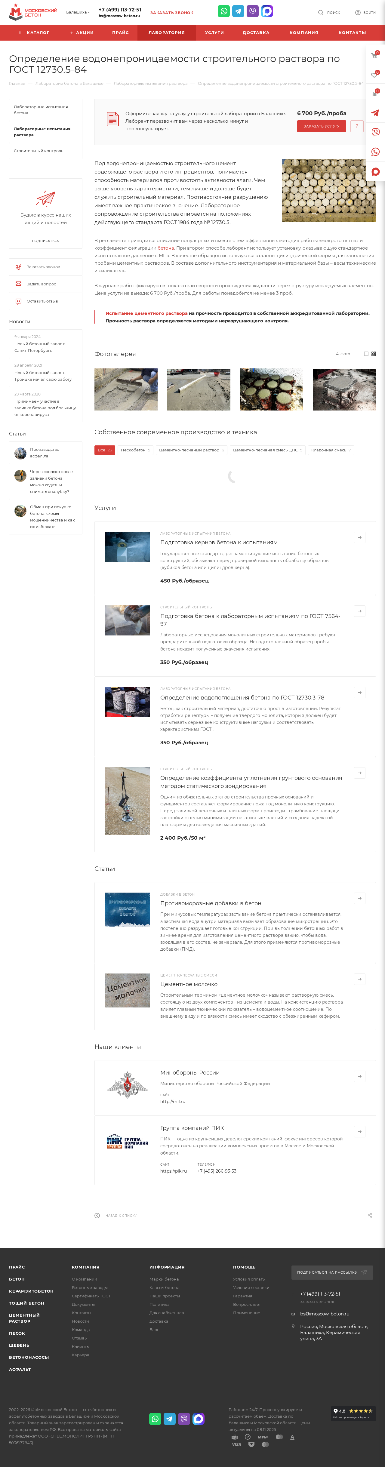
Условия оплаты (249, 1279)
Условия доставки (251, 1287)
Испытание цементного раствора (147, 313)
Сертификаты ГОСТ (91, 1295)
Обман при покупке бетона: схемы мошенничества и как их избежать (52, 516)
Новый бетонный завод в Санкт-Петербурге (40, 347)
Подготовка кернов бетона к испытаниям (219, 542)
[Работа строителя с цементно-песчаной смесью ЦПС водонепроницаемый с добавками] (126, 389)
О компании (84, 1279)
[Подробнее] (359, 537)
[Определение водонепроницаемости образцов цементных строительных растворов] (329, 190)
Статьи (17, 434)
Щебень (19, 1345)
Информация (167, 1267)
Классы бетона (164, 1287)
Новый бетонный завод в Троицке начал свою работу (43, 376)
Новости (19, 321)
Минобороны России (190, 1072)
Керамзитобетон (31, 1291)
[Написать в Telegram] (238, 11)
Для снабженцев (166, 1312)
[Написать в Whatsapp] (224, 11)
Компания (86, 1267)
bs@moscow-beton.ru (119, 16)
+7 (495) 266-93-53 (217, 1171)
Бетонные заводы (90, 1287)
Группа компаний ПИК (192, 1128)
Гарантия (242, 1295)
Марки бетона (164, 1279)
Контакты (81, 1312)
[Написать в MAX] (267, 11)
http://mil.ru (172, 1101)
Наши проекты (164, 1295)
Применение (246, 1312)
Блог (154, 1329)
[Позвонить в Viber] (253, 11)
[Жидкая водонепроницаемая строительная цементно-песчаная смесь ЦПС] (198, 390)
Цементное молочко (188, 984)
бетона (166, 248)
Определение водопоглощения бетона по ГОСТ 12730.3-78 (242, 697)
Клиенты (81, 1346)
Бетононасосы (29, 1357)
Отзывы (80, 1338)
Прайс (17, 1267)
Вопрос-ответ (247, 1304)
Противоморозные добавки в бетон (210, 903)
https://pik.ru (173, 1171)
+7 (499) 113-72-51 (120, 10)
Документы (83, 1304)
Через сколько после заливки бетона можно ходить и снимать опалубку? (51, 481)
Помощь (244, 1267)
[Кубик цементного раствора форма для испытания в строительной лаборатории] (344, 390)
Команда (81, 1329)
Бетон (17, 1279)
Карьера (80, 1354)
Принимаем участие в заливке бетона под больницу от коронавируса (45, 408)
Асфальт (20, 1369)
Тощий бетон (27, 1303)
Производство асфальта (44, 452)
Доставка (158, 1321)
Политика (159, 1304)
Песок (17, 1333)
